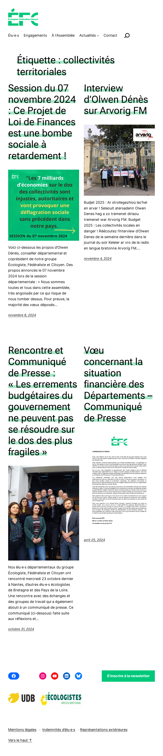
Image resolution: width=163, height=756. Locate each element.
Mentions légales (22, 730)
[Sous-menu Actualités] (98, 35)
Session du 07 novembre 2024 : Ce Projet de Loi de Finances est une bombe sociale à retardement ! (42, 121)
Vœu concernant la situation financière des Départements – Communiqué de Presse (118, 383)
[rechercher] (127, 35)
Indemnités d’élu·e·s (58, 730)
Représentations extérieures (103, 730)
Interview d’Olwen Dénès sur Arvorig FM (116, 99)
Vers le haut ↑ (20, 740)
